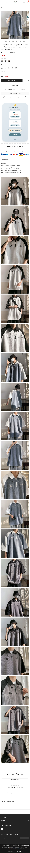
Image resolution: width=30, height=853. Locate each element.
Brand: (2, 52)
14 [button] (23, 41)
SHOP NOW (15, 134)
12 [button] (20, 41)
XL (9, 67)
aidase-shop (12, 52)
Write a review (15, 779)
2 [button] (6, 41)
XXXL (16, 67)
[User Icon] (24, 2)
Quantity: (3, 71)
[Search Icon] (6, 2)
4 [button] (9, 41)
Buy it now (15, 85)
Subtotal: (3, 76)
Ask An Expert (20, 146)
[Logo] (15, 1)
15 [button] (24, 41)
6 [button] (12, 41)
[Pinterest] (2, 829)
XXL (12, 67)
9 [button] (16, 41)
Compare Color (25, 37)
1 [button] (5, 41)
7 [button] (13, 41)
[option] (15, 25)
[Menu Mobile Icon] (1, 2)
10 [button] (17, 41)
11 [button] (19, 41)
